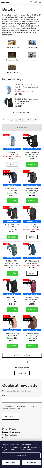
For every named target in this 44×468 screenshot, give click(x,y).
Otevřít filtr (22, 128)
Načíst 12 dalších (22, 355)
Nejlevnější (18, 120)
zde (32, 449)
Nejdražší (26, 120)
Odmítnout (11, 462)
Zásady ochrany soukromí (12, 432)
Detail (12, 164)
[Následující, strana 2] (22, 362)
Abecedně (34, 120)
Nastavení (21, 455)
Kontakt (5, 438)
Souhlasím (31, 462)
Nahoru (22, 373)
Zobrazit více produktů (21, 112)
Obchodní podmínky (9, 435)
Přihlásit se (10, 416)
